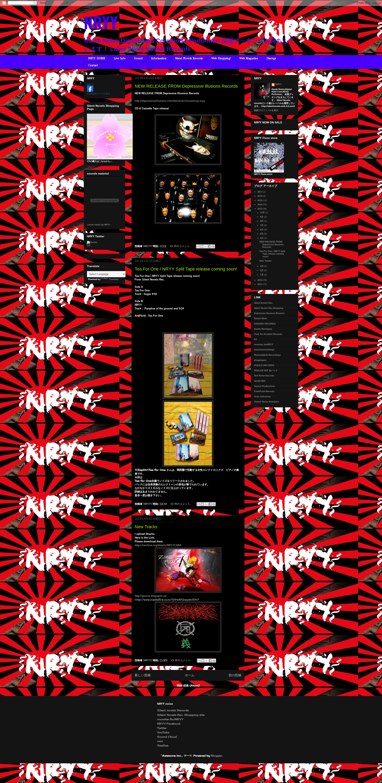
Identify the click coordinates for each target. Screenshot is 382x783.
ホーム (189, 675)
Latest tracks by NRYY (98, 224)
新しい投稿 (143, 675)
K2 (255, 339)
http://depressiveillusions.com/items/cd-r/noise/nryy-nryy (170, 100)
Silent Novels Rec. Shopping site (181, 714)
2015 (260, 200)
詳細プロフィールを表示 (266, 110)
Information (159, 58)
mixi (160, 741)
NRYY (101, 22)
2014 (260, 204)
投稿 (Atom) (191, 685)
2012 (260, 280)
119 (88, 245)
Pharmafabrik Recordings (267, 355)
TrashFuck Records (264, 391)
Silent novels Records (173, 710)
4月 (262, 238)
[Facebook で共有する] (209, 246)
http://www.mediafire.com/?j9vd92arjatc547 (167, 599)
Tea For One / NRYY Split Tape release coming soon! (186, 268)
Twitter (162, 728)
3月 (262, 266)
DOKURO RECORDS (265, 324)
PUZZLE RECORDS (264, 365)
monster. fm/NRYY (263, 344)
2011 (260, 284)
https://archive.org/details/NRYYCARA (158, 545)
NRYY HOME (96, 58)
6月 (262, 229)
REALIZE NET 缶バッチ (266, 370)
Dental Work (260, 318)
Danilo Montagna (263, 329)
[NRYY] (90, 91)
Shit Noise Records (264, 375)
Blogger (216, 755)
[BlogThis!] (202, 246)
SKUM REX (259, 381)
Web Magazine (248, 58)
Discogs (271, 58)
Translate (114, 279)
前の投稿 (235, 675)
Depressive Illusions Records (269, 313)
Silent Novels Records (189, 58)
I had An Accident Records (268, 334)
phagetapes (260, 360)
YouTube (163, 732)
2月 (262, 270)
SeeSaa (162, 745)
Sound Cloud (167, 736)
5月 (262, 234)
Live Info (120, 58)
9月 (262, 217)
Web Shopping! (221, 58)
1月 (262, 274)
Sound (138, 58)
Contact (93, 65)
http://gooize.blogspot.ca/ (150, 595)
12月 (262, 212)
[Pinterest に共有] (213, 246)
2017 (260, 192)
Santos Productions (264, 386)
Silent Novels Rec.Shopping (268, 308)
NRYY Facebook (168, 723)
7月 (262, 225)
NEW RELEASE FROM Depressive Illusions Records (186, 86)
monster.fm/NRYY (170, 719)
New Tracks (146, 526)
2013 (260, 208)
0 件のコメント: (180, 246)
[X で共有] (206, 246)
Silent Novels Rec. (263, 303)
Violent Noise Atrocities (266, 401)
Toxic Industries (262, 396)
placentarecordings (264, 349)
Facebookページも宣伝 (98, 93)
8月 (262, 221)
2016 (260, 196)
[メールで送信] (198, 246)
